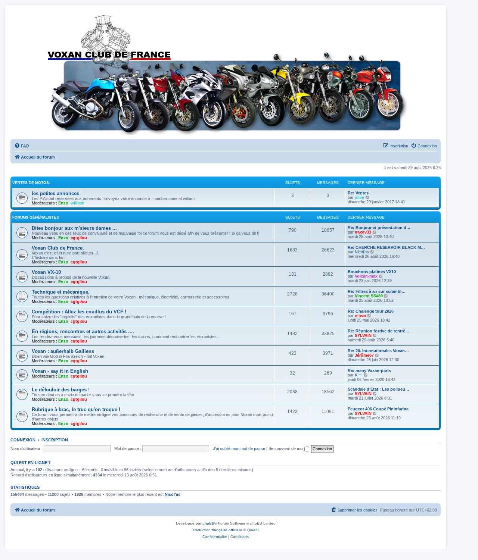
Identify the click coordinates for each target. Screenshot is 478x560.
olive (359, 197)
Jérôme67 (364, 355)
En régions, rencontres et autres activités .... (83, 331)
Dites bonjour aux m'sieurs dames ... (74, 228)
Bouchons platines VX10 (372, 271)
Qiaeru (253, 530)
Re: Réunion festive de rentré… (378, 331)
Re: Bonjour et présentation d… (379, 227)
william (77, 203)
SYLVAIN (363, 335)
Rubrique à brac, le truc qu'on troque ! (76, 409)
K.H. (359, 375)
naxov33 (363, 232)
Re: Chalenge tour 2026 (371, 311)
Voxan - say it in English (60, 371)
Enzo (63, 203)
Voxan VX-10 (46, 272)
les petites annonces (55, 193)
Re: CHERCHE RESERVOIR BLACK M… (386, 247)
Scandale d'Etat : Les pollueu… (378, 389)
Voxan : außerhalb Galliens (63, 351)
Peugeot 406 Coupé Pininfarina (378, 409)
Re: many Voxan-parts (369, 370)
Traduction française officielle (217, 530)
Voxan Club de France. (58, 248)
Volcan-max (366, 276)
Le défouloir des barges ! (61, 389)
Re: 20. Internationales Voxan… (378, 350)
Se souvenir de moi (286, 448)
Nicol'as (362, 252)
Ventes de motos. (31, 183)
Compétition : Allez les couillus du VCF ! (79, 312)
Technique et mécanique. (61, 292)
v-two (360, 315)
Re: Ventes (358, 193)
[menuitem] (21, 145)
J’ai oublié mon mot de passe (239, 448)
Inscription (54, 440)
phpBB (208, 523)
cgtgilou (79, 237)
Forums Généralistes (35, 217)
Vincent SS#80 (369, 296)
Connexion (22, 440)
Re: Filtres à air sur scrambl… (377, 291)
